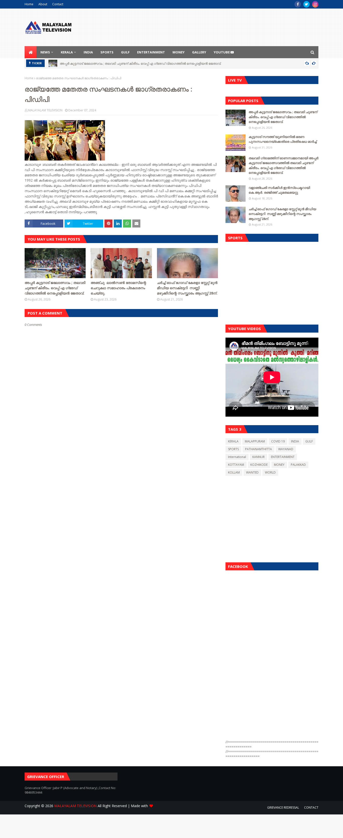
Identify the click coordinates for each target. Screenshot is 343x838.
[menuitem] (31, 52)
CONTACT (311, 807)
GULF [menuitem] (125, 52)
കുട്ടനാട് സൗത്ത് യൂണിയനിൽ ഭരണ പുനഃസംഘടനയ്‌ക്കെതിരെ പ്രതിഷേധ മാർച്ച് (283, 139)
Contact (57, 4)
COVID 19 (278, 441)
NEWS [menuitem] (45, 52)
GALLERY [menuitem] (199, 52)
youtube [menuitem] (222, 52)
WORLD (270, 472)
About (42, 4)
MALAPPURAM (255, 441)
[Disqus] (121, 504)
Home (29, 4)
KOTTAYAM (236, 465)
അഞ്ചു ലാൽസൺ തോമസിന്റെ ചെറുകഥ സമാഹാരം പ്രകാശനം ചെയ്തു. (118, 287)
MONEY (279, 465)
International (237, 457)
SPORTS (233, 449)
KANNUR (258, 457)
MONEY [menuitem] (179, 52)
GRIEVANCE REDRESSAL (283, 807)
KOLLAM (234, 472)
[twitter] (306, 4)
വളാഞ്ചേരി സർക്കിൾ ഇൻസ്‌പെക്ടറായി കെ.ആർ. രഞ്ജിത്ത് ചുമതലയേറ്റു (279, 190)
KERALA (233, 441)
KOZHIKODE (259, 465)
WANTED (252, 472)
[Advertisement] (271, 282)
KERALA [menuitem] (67, 52)
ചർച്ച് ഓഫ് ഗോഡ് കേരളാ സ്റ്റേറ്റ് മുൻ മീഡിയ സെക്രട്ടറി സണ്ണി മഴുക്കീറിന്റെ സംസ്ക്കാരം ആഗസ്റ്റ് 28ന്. (187, 287)
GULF (309, 441)
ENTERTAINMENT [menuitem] (151, 52)
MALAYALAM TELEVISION (45, 110)
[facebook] (298, 4)
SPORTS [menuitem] (106, 52)
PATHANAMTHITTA (258, 449)
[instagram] (315, 4)
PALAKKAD (298, 465)
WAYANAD (285, 449)
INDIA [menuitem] (88, 52)
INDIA (295, 441)
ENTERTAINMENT (283, 457)
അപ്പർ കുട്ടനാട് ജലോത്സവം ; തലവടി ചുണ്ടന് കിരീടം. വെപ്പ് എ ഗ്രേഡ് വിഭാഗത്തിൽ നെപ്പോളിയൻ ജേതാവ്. (140, 63)
